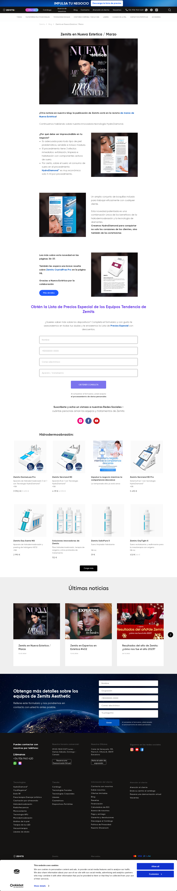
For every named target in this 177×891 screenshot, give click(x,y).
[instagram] (80, 421)
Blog (50, 24)
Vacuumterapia (20, 828)
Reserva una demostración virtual (145, 794)
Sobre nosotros (98, 790)
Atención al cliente (139, 787)
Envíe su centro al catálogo (142, 791)
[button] (135, 10)
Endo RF (17, 794)
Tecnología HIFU (20, 814)
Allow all (155, 866)
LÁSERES (106, 17)
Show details (40, 886)
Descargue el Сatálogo (102, 821)
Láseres (55, 797)
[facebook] (88, 421)
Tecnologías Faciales (62, 790)
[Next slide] (170, 634)
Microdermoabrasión (22, 818)
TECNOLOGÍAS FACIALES (61, 17)
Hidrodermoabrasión (22, 804)
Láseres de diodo (21, 832)
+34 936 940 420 (23, 758)
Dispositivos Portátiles (62, 804)
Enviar (109, 723)
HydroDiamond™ (50, 170)
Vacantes (134, 798)
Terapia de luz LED (21, 825)
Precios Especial (119, 325)
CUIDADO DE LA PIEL (119, 17)
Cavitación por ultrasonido (25, 801)
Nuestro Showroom (100, 828)
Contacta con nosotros (102, 786)
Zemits (42, 24)
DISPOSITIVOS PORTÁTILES (139, 17)
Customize (154, 874)
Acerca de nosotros (100, 811)
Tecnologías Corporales (63, 794)
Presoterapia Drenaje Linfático (27, 797)
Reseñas (95, 800)
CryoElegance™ (20, 790)
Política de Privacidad (101, 824)
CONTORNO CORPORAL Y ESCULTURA (86, 17)
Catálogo (56, 787)
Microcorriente (20, 811)
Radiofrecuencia (21, 807)
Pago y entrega (98, 814)
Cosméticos (57, 801)
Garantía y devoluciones (102, 817)
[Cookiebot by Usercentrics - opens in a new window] (16, 886)
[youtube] (96, 421)
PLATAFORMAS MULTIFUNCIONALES (37, 17)
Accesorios (156, 17)
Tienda (19, 17)
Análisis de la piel (21, 821)
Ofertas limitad (98, 793)
